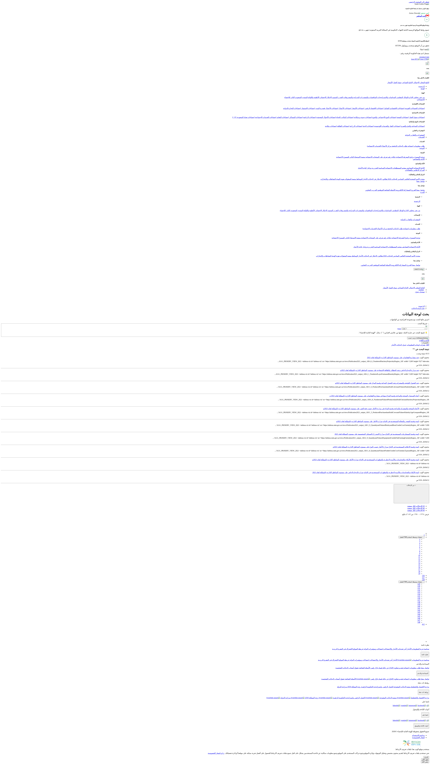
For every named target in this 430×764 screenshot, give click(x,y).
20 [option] (416, 506)
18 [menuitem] (419, 571)
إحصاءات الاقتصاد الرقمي (374, 108)
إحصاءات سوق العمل (417, 117)
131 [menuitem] (418, 588)
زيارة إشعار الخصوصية (216, 753)
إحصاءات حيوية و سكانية (363, 117)
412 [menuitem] (423, 624)
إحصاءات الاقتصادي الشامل (394, 108)
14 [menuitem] (419, 563)
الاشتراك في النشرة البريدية (342, 649)
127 (423, 578)
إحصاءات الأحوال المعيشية (326, 117)
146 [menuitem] (418, 618)
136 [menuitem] (418, 598)
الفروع (413, 190)
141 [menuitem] (418, 608)
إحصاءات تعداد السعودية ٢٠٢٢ (243, 117)
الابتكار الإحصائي (325, 97)
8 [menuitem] (419, 551)
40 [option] (416, 508)
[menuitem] (418, 735)
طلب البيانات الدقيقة (399, 146)
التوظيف (380, 190)
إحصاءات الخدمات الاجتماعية (265, 117)
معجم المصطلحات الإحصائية (395, 168)
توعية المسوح (419, 157)
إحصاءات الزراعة (356, 126)
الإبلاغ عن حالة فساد (385, 668)
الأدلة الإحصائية (419, 168)
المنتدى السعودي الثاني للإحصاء (296, 97)
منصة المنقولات (350, 179)
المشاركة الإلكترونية (403, 190)
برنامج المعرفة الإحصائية (405, 157)
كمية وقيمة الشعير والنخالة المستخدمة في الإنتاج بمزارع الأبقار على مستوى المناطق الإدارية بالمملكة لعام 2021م (377, 421)
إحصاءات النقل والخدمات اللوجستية (387, 126)
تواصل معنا (420, 190)
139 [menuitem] (418, 604)
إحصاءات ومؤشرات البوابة (373, 649)
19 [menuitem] (419, 574)
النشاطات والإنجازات (328, 179)
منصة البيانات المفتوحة (402, 687)
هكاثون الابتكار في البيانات (377, 179)
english (421, 290)
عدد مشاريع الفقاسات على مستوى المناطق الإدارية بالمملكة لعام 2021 (393, 357)
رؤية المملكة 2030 (354, 687)
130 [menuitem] (418, 586)
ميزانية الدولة (342, 687)
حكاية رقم (392, 157)
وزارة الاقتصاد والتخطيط (420, 687)
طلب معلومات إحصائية (416, 146)
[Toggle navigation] (428, 61)
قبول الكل (425, 759)
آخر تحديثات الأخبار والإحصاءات (394, 649)
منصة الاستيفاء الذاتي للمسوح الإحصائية (350, 157)
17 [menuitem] (419, 569)
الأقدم (421, 340)
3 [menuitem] (419, 541)
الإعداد (426, 757)
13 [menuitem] (419, 561)
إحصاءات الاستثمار (308, 108)
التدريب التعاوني (371, 190)
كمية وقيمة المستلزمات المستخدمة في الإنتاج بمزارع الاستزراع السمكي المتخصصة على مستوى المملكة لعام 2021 (377, 434)
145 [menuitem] (418, 616)
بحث (403, 328)
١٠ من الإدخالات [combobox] (411, 485)
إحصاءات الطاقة (343, 126)
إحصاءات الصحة (403, 117)
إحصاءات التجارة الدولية (292, 108)
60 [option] (416, 510)
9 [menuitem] (419, 553)
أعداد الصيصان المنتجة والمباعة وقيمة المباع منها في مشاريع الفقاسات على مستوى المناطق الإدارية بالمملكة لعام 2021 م (374, 396)
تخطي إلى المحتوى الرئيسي (419, 2)
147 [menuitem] (418, 620)
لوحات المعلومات (413, 345)
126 (423, 576)
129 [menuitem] (418, 584)
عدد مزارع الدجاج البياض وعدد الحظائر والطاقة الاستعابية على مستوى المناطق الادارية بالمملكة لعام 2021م (379, 370)
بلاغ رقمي (374, 668)
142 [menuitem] (418, 610)
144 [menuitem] (418, 614)
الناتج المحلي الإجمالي (421, 82)
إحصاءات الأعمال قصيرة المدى (326, 108)
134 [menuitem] (418, 594)
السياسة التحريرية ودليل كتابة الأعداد (371, 168)
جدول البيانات (401, 345)
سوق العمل (397, 82)
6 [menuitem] (419, 547)
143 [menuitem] (418, 612)
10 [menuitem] (419, 555)
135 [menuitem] (418, 596)
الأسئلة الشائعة (389, 190)
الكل (427, 345)
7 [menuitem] (419, 549)
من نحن (421, 97)
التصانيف (409, 168)
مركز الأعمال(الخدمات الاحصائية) (379, 146)
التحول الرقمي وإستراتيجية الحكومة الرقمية (377, 687)
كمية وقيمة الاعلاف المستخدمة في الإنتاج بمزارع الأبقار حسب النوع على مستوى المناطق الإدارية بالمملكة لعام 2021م (376, 447)
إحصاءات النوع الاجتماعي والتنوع (384, 117)
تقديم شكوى (398, 668)
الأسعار (390, 82)
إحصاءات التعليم (283, 117)
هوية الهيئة (340, 179)
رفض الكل (425, 762)
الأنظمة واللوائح (313, 97)
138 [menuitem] (418, 602)
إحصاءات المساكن (296, 117)
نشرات (422, 345)
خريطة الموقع (358, 649)
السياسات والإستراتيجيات (386, 97)
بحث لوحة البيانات (418, 308)
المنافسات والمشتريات (368, 97)
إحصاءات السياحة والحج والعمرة (413, 126)
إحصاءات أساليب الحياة (344, 117)
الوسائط (359, 179)
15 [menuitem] (419, 565)
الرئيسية (417, 201)
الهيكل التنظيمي (402, 97)
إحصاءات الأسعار (358, 108)
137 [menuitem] (418, 600)
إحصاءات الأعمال (345, 108)
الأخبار (365, 179)
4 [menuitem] (419, 543)
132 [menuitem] (418, 590)
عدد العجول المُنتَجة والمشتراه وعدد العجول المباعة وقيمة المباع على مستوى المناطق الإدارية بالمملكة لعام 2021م (377, 383)
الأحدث (426, 340)
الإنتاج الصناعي (407, 82)
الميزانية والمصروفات (351, 97)
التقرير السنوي (337, 97)
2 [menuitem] (419, 539)
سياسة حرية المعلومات (420, 649)
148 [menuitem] (418, 622)
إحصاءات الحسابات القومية (415, 108)
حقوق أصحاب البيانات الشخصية (347, 668)
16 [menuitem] (419, 567)
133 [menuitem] (418, 592)
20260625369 (424, 57)
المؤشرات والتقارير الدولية (415, 135)
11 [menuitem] (419, 557)
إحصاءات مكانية (331, 126)
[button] (419, 13)
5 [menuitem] (419, 545)
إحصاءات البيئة (368, 126)
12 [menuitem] (419, 559)
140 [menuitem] (418, 606)
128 (423, 580)
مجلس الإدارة (413, 97)
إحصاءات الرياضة (309, 117)
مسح (399, 328)
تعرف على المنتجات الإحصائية (376, 157)
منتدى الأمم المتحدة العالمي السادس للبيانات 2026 (406, 179)
